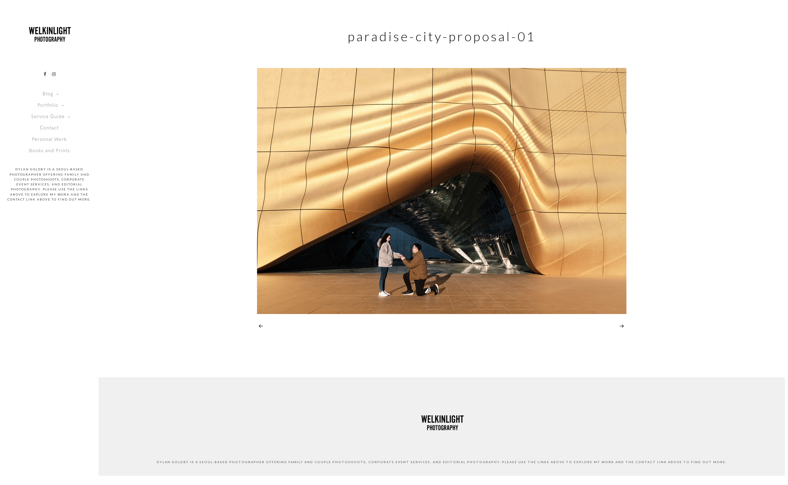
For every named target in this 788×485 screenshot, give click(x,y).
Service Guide (48, 117)
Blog (47, 94)
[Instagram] (54, 74)
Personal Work (49, 139)
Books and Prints (49, 151)
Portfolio (48, 105)
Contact (49, 128)
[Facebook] (45, 74)
